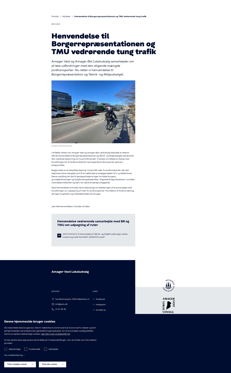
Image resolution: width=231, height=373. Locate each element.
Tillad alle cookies (50, 364)
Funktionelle (34, 349)
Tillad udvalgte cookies (17, 364)
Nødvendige (14, 349)
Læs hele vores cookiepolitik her (55, 334)
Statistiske (53, 349)
